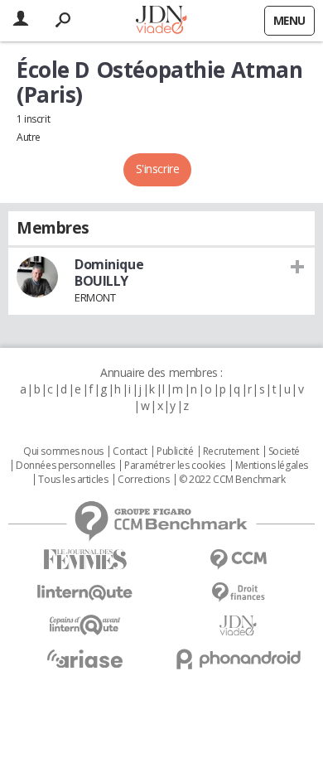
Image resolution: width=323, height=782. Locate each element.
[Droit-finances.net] (238, 592)
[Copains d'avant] (85, 625)
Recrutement (230, 451)
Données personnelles (65, 465)
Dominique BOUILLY (109, 272)
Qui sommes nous (63, 451)
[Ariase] (85, 658)
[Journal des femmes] (85, 559)
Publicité (175, 451)
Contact (130, 451)
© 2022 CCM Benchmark (232, 479)
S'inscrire (158, 168)
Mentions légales (271, 465)
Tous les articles (73, 479)
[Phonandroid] (238, 659)
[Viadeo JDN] (238, 625)
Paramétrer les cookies (174, 465)
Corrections (143, 479)
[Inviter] (297, 266)
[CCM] (238, 559)
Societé (284, 451)
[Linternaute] (85, 593)
